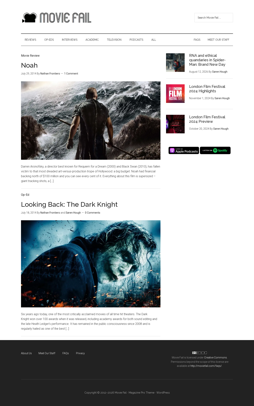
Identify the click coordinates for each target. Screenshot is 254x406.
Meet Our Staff (46, 353)
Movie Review (30, 55)
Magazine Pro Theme (141, 392)
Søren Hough (73, 212)
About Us (26, 353)
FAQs (65, 353)
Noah (29, 65)
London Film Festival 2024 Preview (207, 119)
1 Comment (71, 73)
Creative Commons (215, 357)
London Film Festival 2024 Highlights (207, 88)
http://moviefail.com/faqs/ (206, 365)
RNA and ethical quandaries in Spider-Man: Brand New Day (207, 60)
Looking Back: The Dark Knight (69, 204)
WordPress (163, 392)
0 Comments (92, 212)
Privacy (80, 353)
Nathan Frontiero (50, 73)
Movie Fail (56, 17)
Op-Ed (25, 194)
